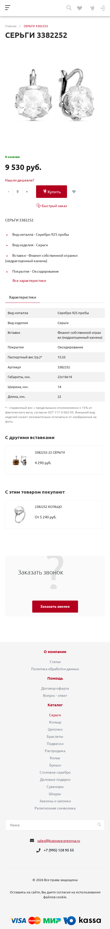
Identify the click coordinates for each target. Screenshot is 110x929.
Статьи (55, 662)
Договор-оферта (55, 688)
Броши (55, 765)
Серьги (55, 715)
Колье (55, 758)
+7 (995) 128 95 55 (59, 850)
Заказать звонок (55, 606)
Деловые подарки (55, 779)
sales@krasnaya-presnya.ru (58, 841)
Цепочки (55, 729)
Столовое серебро (55, 772)
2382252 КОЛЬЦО (48, 506)
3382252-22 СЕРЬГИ (50, 452)
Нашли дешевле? (19, 180)
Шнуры (55, 794)
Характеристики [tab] (22, 297)
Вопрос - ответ (55, 695)
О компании (55, 652)
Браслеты (55, 736)
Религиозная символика (55, 808)
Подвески (55, 744)
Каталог (55, 705)
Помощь (55, 678)
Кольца (55, 722)
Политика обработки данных (55, 669)
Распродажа (55, 751)
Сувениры (55, 787)
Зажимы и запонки (55, 801)
